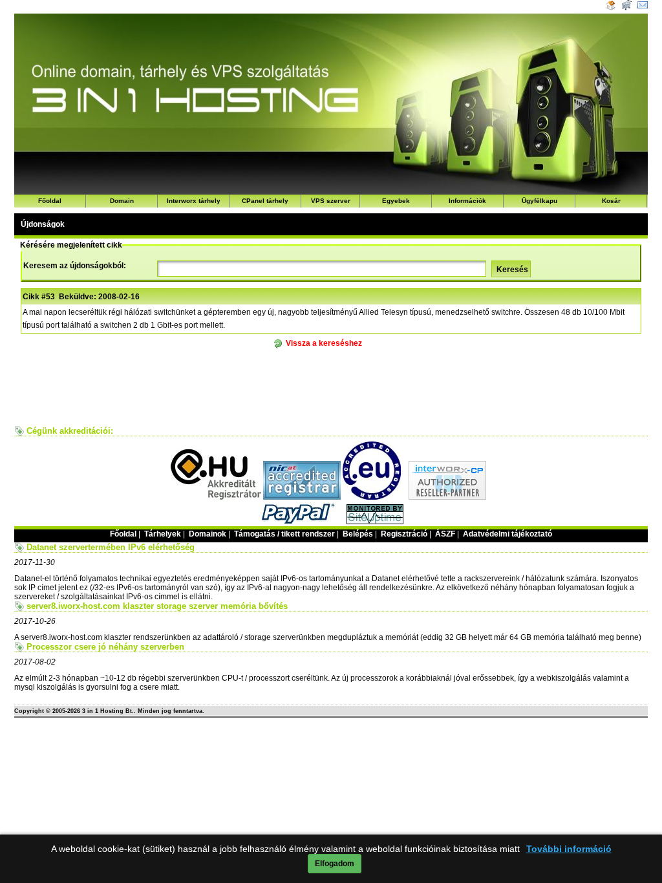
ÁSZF (445, 533)
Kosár (611, 200)
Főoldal (49, 200)
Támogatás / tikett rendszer (284, 533)
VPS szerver (330, 200)
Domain (122, 200)
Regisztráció (404, 533)
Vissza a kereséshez (324, 343)
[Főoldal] (610, 7)
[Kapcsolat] (642, 7)
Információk (467, 200)
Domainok (207, 533)
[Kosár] (625, 7)
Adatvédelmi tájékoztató (507, 533)
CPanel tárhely (265, 200)
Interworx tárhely (193, 200)
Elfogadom (334, 863)
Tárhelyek (162, 533)
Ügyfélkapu (539, 200)
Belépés (358, 533)
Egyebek (396, 200)
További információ (569, 849)
